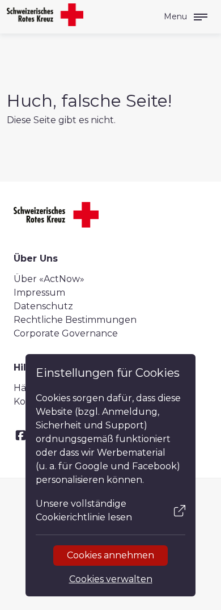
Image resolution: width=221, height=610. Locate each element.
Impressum (39, 292)
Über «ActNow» (49, 279)
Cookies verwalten (110, 579)
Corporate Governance (66, 333)
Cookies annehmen (110, 555)
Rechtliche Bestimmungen (75, 319)
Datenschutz (43, 306)
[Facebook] (21, 435)
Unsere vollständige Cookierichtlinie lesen (84, 510)
